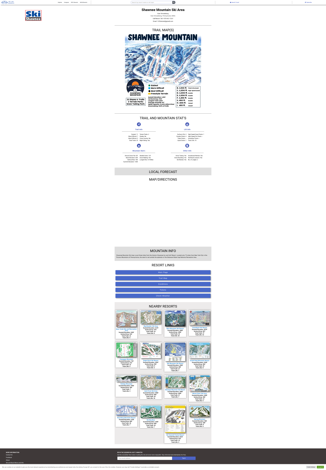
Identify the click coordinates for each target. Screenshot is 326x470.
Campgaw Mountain (126, 359)
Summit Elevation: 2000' (151, 393)
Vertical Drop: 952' (199, 364)
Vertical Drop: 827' (199, 331)
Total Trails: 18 (150, 396)
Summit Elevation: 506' (199, 421)
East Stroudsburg (163, 13)
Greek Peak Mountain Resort (199, 360)
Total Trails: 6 (151, 366)
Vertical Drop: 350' (126, 387)
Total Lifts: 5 (126, 366)
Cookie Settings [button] (311, 467)
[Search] (173, 2)
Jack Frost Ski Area (150, 391)
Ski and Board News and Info (15, 463)
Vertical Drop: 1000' (175, 393)
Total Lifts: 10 (151, 398)
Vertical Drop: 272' (126, 363)
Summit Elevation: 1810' (151, 362)
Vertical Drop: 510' (126, 334)
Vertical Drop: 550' (151, 364)
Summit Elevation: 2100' (199, 362)
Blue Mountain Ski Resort (175, 328)
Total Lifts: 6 (126, 337)
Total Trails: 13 (199, 399)
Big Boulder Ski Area (151, 326)
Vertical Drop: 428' (199, 423)
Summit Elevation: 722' (126, 361)
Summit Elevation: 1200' (199, 395)
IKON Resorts (83, 2)
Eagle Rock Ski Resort (150, 360)
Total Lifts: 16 (175, 335)
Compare (66, 2)
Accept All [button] (320, 467)
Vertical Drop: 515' (175, 438)
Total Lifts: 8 (151, 333)
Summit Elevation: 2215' (175, 437)
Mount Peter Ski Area (199, 393)
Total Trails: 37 (199, 333)
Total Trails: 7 (126, 389)
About (8, 460)
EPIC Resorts (74, 2)
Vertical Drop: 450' (199, 397)
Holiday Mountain (126, 384)
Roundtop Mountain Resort (126, 418)
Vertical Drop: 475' (151, 329)
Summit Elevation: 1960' (175, 391)
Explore (60, 2)
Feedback (9, 457)
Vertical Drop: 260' (175, 367)
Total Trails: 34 (175, 334)
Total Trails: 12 (126, 364)
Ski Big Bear (151, 420)
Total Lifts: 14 (199, 335)
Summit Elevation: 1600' (175, 330)
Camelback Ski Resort (199, 327)
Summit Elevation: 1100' (126, 332)
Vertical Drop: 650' (151, 423)
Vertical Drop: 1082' (175, 332)
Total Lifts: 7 (175, 370)
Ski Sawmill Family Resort (175, 435)
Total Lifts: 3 (151, 367)
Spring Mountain (199, 419)
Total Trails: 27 (175, 369)
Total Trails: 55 (199, 366)
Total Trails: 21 (126, 336)
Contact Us (9, 455)
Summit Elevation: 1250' (151, 421)
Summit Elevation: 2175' (151, 328)
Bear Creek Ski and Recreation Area (126, 329)
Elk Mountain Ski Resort (175, 363)
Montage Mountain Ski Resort (175, 390)
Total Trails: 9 (199, 424)
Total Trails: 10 (150, 331)
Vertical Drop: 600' (151, 394)
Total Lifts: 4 (175, 442)
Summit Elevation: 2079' (199, 329)
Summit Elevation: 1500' (175, 365)
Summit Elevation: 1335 (126, 419)
